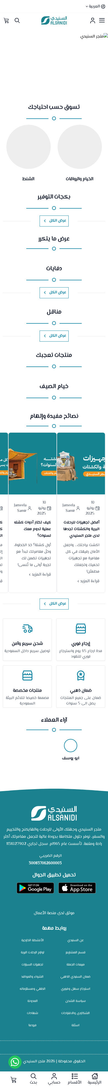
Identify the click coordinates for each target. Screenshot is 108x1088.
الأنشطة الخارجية (32, 940)
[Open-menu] (102, 20)
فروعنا (33, 1025)
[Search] (17, 20)
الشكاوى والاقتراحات (75, 1013)
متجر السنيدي (34, 1061)
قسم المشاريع (76, 952)
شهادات (32, 1013)
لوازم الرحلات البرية (32, 952)
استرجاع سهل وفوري (75, 989)
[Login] (92, 20)
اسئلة (75, 1025)
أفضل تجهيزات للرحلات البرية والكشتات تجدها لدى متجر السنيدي (81, 529)
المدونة (32, 1001)
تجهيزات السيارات (32, 964)
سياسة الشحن (75, 1001)
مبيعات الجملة (75, 964)
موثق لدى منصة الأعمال (54, 913)
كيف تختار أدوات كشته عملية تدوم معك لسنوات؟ (32, 529)
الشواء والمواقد (32, 977)
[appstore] (77, 887)
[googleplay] (35, 887)
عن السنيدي (75, 940)
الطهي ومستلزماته (32, 989)
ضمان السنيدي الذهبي (75, 977)
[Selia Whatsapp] (15, 1062)
